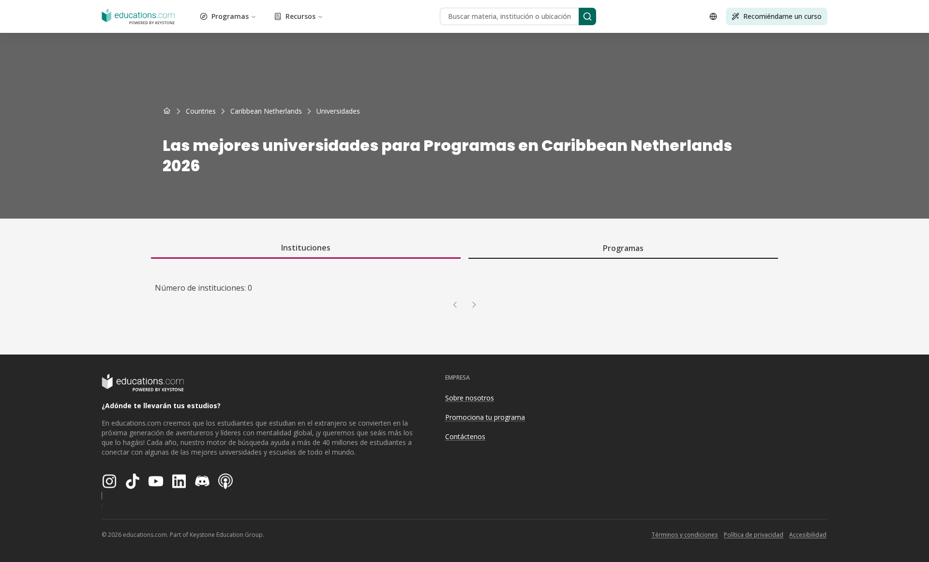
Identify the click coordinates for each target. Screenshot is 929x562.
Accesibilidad (807, 535)
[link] (338, 111)
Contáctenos (465, 436)
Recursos (300, 16)
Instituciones (305, 247)
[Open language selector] (713, 16)
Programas (230, 16)
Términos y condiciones (684, 535)
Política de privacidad (753, 535)
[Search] (587, 16)
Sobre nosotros (469, 397)
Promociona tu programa (485, 417)
